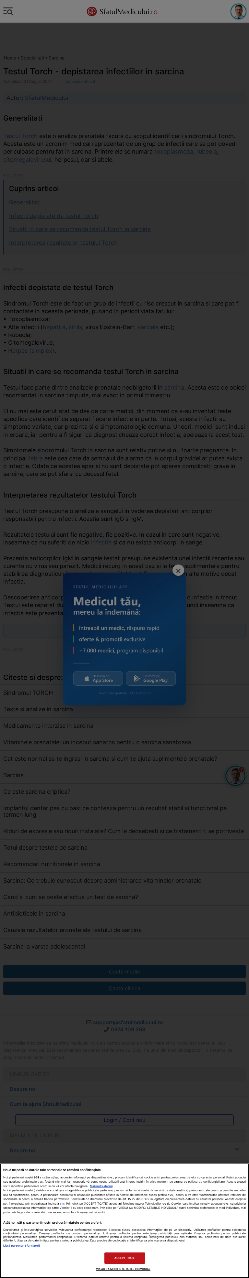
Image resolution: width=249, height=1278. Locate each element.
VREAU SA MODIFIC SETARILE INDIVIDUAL (123, 1269)
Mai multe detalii (101, 1186)
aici (62, 1203)
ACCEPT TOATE (124, 1258)
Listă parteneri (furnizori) (21, 1245)
